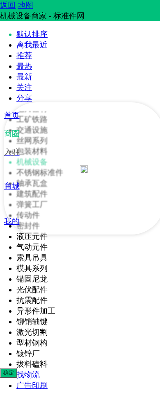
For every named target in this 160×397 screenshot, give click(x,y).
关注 (24, 87)
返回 (8, 5)
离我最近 (32, 45)
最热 (24, 66)
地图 (25, 5)
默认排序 (32, 34)
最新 (24, 76)
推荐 (24, 55)
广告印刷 (32, 385)
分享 (24, 98)
